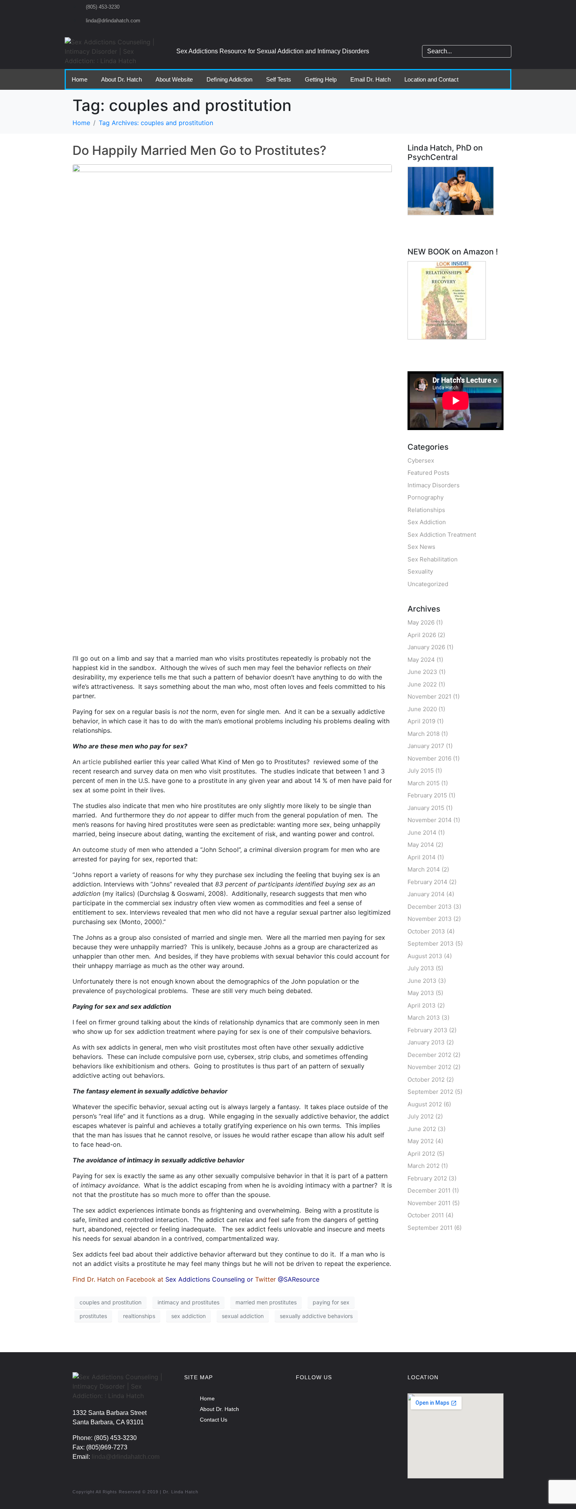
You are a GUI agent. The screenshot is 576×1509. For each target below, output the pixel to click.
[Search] (504, 51)
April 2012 (421, 1153)
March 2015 (424, 783)
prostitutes (93, 1316)
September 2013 (431, 943)
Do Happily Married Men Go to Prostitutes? (199, 150)
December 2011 (429, 1190)
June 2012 (422, 1129)
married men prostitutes (266, 1302)
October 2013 (426, 931)
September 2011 (430, 1227)
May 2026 (421, 622)
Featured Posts (428, 472)
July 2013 (421, 968)
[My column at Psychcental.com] (451, 190)
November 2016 (429, 758)
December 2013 (430, 906)
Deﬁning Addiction (229, 79)
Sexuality (420, 571)
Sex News (421, 546)
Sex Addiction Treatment (442, 534)
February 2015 (427, 795)
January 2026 (426, 647)
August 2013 (425, 956)
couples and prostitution (110, 1302)
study (118, 849)
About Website (174, 79)
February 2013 (427, 1030)
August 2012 (425, 1104)
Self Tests (278, 79)
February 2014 (427, 882)
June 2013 (422, 980)
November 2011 (429, 1203)
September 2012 (430, 1091)
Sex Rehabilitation (433, 559)
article (91, 762)
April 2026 (422, 635)
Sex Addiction (427, 522)
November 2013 (430, 918)
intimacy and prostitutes (188, 1302)
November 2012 (429, 1067)
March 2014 (424, 869)
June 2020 (422, 709)
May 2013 (421, 993)
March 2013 (424, 1017)
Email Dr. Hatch (370, 79)
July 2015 (421, 770)
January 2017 (426, 746)
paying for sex (331, 1302)
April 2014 (422, 857)
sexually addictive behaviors (316, 1316)
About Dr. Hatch (121, 79)
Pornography (426, 497)
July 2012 (421, 1116)
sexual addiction (243, 1316)
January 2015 (426, 808)
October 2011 (426, 1215)
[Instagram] (331, 1403)
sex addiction (188, 1316)
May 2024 (421, 659)
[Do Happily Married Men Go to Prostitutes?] (232, 405)
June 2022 (422, 684)
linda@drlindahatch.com (125, 1456)
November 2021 (429, 696)
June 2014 (422, 832)
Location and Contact (431, 79)
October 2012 (426, 1079)
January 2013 (426, 1042)
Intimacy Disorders (434, 485)
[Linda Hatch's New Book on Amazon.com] (447, 300)
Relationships (426, 510)
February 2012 (427, 1178)
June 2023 (422, 672)
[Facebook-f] (305, 1403)
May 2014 (421, 844)
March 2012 (424, 1165)
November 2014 (430, 820)
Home (79, 79)
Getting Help (321, 79)
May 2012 (421, 1141)
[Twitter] (356, 1403)
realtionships (139, 1316)
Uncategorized (428, 584)
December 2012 (429, 1055)
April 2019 (421, 721)
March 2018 (424, 733)
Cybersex (421, 460)
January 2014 (426, 894)
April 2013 (422, 1005)
